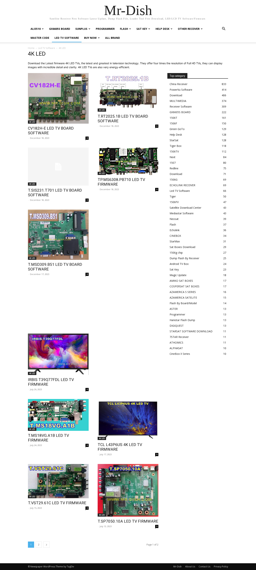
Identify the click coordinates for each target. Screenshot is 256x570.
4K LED (32, 122)
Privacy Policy (221, 566)
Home (31, 48)
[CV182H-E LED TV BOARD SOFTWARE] (58, 98)
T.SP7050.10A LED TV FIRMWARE (128, 521)
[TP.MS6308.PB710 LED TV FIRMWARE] (128, 161)
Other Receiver (189, 29)
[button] (223, 29)
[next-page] (46, 545)
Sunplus (81, 29)
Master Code (40, 38)
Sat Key (141, 29)
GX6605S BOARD (59, 29)
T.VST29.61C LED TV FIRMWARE (57, 503)
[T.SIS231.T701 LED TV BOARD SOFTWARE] (58, 167)
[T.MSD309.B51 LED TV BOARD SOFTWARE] (58, 235)
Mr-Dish (177, 566)
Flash (124, 29)
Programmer (105, 29)
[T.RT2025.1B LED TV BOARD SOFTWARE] (128, 92)
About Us (190, 566)
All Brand (112, 38)
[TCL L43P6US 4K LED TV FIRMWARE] (128, 419)
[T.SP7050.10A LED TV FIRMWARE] (128, 490)
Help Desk (162, 29)
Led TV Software (67, 38)
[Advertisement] (93, 308)
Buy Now (90, 38)
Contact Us (204, 566)
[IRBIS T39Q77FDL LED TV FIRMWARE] (58, 354)
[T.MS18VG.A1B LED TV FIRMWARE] (58, 415)
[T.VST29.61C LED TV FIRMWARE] (58, 481)
